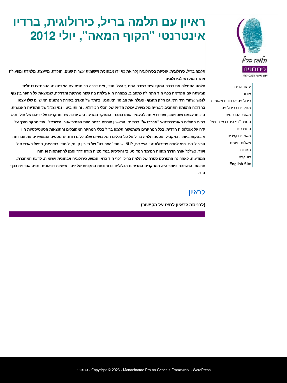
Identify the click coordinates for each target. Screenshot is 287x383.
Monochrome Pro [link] (137, 370)
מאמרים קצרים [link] (239, 136)
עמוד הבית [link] (242, 87)
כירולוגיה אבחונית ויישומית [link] (231, 101)
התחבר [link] (82, 370)
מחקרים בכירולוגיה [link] (236, 108)
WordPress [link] (202, 370)
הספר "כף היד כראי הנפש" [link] (230, 122)
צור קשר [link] (244, 157)
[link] (241, 79)
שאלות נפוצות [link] (240, 143)
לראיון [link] (197, 191)
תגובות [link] (245, 150)
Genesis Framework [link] (173, 370)
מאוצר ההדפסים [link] (238, 115)
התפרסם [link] (244, 129)
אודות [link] (246, 94)
